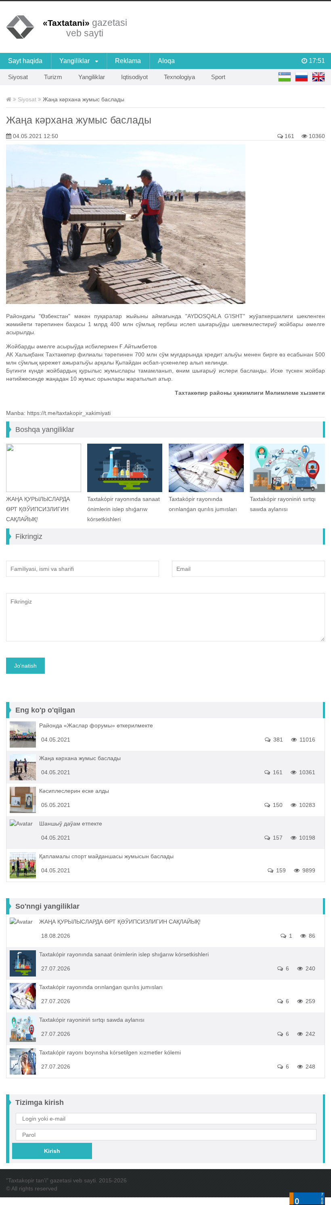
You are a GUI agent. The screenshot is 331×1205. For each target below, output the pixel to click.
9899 (308, 870)
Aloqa (166, 60)
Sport (218, 76)
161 (288, 136)
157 (277, 837)
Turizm (53, 76)
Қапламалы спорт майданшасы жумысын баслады (106, 856)
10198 (306, 837)
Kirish (52, 1151)
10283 (306, 805)
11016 (306, 739)
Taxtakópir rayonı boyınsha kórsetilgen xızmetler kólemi (110, 1052)
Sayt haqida (25, 60)
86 (311, 936)
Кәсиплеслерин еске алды (74, 791)
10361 (306, 772)
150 (277, 805)
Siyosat (18, 76)
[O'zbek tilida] (284, 77)
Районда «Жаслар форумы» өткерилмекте (96, 725)
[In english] (318, 77)
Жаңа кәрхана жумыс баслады (78, 120)
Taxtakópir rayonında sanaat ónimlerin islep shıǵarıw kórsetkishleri (123, 509)
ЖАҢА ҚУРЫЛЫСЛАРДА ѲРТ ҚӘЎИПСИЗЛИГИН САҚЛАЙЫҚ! (38, 509)
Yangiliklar (75, 60)
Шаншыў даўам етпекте (70, 823)
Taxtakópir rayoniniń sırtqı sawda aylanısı (283, 504)
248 (309, 1066)
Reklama (128, 60)
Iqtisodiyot (134, 76)
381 (277, 739)
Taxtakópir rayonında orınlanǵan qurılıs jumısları (203, 504)
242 (309, 1034)
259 (309, 1001)
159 (280, 870)
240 (309, 968)
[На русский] (301, 77)
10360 (316, 136)
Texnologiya (179, 76)
